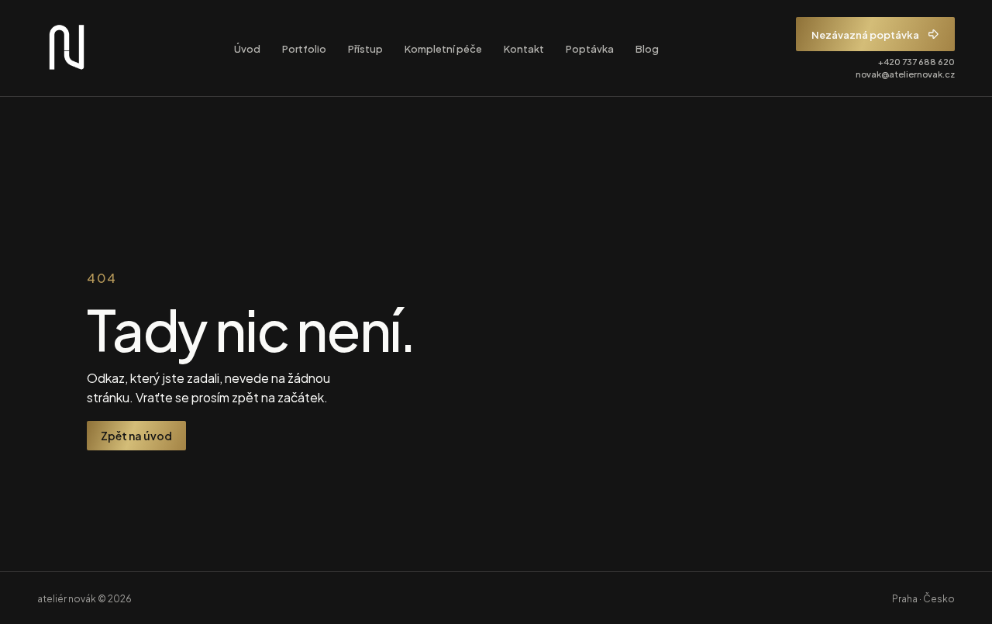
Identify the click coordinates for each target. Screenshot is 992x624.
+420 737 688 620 (916, 61)
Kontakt (524, 48)
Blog (647, 48)
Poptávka (590, 48)
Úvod (247, 48)
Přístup (365, 48)
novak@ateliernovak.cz (905, 74)
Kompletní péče (443, 48)
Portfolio (304, 48)
